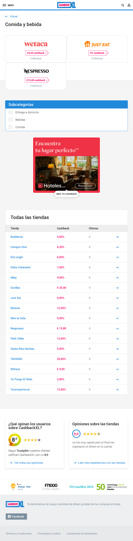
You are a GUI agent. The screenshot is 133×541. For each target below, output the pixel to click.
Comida (20, 127)
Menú (11, 5)
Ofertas (93, 228)
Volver (13, 16)
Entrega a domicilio (27, 112)
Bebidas (20, 119)
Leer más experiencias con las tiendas (101, 462)
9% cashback (97, 52)
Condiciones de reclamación (82, 533)
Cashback (63, 228)
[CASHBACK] (66, 5)
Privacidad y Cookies (49, 533)
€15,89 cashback (35, 80)
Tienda (15, 228)
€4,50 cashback (36, 52)
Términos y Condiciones (19, 533)
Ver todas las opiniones (28, 462)
